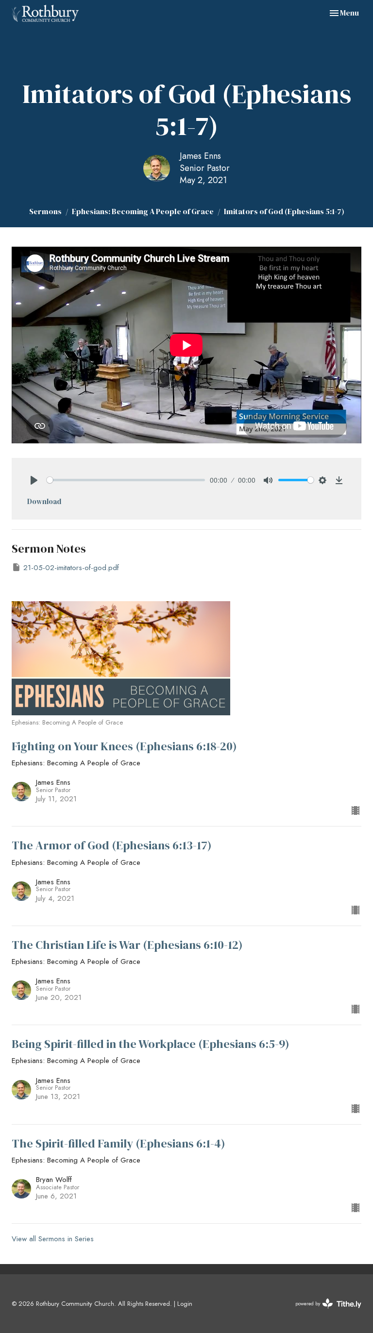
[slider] (126, 480)
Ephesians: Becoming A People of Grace (143, 211)
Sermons (45, 211)
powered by (323, 1311)
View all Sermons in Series (53, 1238)
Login (184, 1303)
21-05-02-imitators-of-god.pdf (71, 567)
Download (44, 501)
